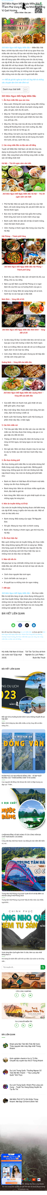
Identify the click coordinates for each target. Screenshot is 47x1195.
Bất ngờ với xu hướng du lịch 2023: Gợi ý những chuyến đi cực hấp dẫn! (23, 718)
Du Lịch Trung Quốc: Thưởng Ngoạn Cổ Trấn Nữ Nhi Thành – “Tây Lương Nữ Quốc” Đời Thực (25, 1072)
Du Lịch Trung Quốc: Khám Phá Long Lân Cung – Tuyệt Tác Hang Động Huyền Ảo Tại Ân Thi (26, 1087)
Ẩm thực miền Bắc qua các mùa (26, 637)
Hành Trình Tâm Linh (23, 13)
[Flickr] (39, 1180)
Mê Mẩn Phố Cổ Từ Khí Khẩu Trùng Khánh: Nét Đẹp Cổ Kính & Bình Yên (24, 1100)
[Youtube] (34, 1180)
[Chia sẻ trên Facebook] (20, 625)
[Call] (29, 1180)
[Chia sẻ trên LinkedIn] (34, 625)
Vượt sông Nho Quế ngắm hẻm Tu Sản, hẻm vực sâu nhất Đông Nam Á (22, 953)
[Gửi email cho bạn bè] (27, 625)
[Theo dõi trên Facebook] (17, 995)
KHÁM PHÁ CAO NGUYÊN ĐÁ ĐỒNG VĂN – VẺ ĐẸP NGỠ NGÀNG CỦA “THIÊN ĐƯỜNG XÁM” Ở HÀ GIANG (21, 777)
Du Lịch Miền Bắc (26, 632)
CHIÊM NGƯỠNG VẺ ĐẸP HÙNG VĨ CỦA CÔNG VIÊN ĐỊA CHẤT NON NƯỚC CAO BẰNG (21, 836)
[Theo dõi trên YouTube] (30, 995)
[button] (3, 6)
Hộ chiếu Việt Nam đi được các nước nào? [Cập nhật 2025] (12, 655)
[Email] (24, 1180)
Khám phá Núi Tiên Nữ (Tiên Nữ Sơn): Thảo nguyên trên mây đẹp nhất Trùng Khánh (25, 1046)
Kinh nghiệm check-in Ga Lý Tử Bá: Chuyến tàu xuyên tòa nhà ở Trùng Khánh (26, 1059)
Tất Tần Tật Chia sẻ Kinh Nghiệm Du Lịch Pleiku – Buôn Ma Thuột (35, 655)
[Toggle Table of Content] (24, 90)
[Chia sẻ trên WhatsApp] (13, 625)
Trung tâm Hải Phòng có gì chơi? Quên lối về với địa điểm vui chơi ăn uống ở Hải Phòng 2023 (23, 895)
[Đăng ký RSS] (23, 995)
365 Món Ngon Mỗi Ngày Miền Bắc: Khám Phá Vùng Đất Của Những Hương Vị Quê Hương (23, 634)
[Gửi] (43, 967)
